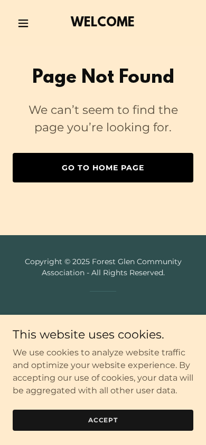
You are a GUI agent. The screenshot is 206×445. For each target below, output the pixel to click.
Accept (103, 420)
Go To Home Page (103, 167)
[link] (103, 23)
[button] (26, 23)
